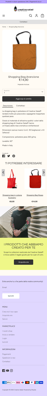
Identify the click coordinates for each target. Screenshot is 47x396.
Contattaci (23, 22)
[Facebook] (3, 370)
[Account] (36, 14)
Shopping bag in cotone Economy (12, 196)
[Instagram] (11, 370)
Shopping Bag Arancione (16, 27)
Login (4, 338)
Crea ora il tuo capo (10, 311)
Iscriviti (11, 296)
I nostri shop (7, 331)
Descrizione (8, 106)
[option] (23, 22)
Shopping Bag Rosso (35, 195)
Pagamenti (6, 354)
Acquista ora (23, 262)
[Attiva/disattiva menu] (11, 16)
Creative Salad (18, 390)
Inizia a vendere (8, 334)
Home (4, 27)
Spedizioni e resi (8, 358)
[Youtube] (7, 370)
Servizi (5, 319)
